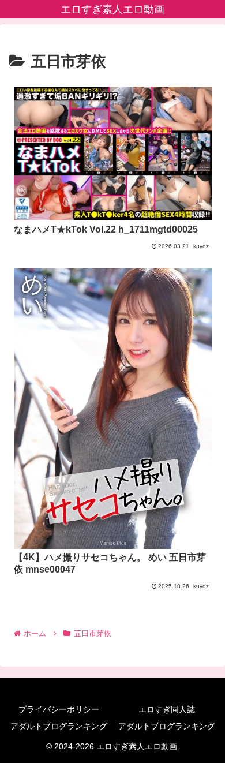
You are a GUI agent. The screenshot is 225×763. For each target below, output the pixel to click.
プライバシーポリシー (58, 709)
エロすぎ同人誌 (166, 709)
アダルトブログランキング (58, 726)
